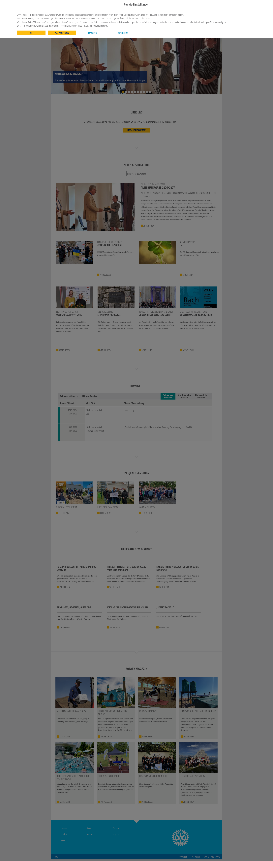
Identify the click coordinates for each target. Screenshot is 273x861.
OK (31, 33)
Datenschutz (123, 33)
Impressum (92, 33)
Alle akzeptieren (62, 33)
